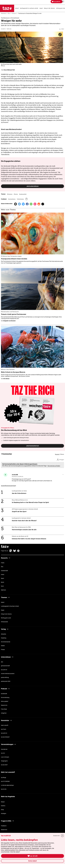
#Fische (16, 194)
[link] (17, 8)
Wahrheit (3, 590)
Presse (3, 649)
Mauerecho (4, 705)
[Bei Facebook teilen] (27, 204)
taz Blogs (3, 777)
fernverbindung (5, 697)
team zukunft (4, 725)
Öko (9, 13)
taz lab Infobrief (5, 737)
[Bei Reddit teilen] (38, 204)
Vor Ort (3, 753)
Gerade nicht (56, 835)
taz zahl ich (4, 669)
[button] (63, 1)
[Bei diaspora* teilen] (35, 204)
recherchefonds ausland (7, 673)
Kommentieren (12, 199)
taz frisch (3, 729)
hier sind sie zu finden (54, 466)
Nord (2, 586)
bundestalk (4, 693)
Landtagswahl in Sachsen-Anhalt (10, 606)
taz (5, 546)
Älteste (62, 454)
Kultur (2, 574)
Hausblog (3, 638)
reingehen (4, 713)
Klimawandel (4, 621)
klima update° (4, 701)
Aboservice (4, 829)
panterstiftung (5, 677)
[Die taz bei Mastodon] (10, 551)
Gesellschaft (4, 570)
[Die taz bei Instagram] (18, 551)
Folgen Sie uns (4, 551)
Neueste (57, 454)
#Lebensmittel (22, 194)
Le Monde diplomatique (7, 785)
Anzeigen (3, 813)
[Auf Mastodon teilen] (19, 204)
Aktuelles (3, 634)
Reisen (3, 802)
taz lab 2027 (4, 765)
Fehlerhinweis (20, 199)
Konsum (14, 13)
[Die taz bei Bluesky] (14, 551)
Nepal (2, 610)
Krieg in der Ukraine (6, 614)
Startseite (3, 13)
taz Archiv (3, 789)
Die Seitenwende (5, 642)
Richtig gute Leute (6, 618)
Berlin (2, 582)
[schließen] (62, 835)
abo (2, 662)
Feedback (3, 826)
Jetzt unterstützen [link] (32, 186)
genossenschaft (5, 666)
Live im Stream (5, 757)
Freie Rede (4, 709)
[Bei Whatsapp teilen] (31, 204)
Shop (2, 809)
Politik (2, 563)
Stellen (3, 646)
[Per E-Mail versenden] (15, 204)
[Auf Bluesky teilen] (23, 204)
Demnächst (4, 749)
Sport (2, 578)
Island (2, 602)
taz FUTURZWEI (5, 781)
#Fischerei (10, 194)
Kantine (3, 805)
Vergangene (4, 761)
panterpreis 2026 (5, 681)
